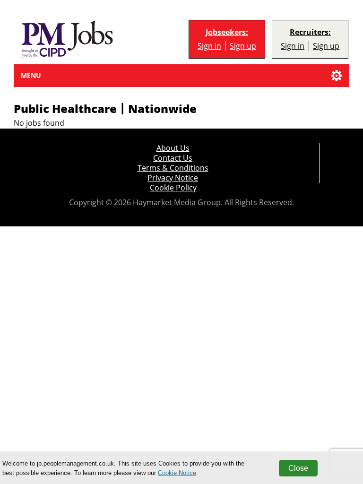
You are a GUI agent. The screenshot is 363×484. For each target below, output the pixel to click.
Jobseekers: (227, 32)
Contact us (172, 158)
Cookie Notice (177, 472)
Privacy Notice (172, 178)
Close (298, 468)
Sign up (243, 46)
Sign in (209, 46)
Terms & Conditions (173, 168)
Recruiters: (310, 32)
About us (173, 148)
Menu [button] (31, 75)
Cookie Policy (173, 188)
